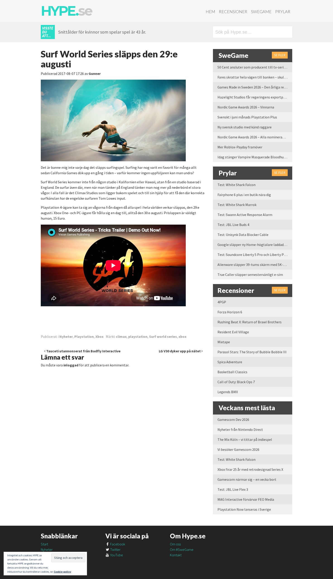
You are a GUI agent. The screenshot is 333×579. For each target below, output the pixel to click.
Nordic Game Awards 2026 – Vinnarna (245, 107)
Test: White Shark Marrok (236, 204)
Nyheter (66, 336)
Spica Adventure (229, 362)
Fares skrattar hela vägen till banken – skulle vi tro (254, 77)
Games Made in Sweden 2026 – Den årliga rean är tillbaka (254, 87)
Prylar (282, 11)
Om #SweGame (181, 549)
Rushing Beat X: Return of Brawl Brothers (249, 322)
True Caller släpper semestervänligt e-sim (250, 274)
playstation (137, 336)
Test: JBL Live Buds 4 (233, 224)
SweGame (261, 11)
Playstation (84, 336)
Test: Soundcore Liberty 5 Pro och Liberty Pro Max (254, 254)
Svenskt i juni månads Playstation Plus (247, 117)
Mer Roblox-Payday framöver (239, 147)
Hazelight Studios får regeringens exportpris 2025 (254, 97)
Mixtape (223, 342)
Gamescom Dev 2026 (233, 419)
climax (121, 336)
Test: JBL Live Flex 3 (232, 489)
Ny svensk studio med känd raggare (244, 127)
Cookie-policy (62, 571)
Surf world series (163, 336)
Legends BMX (227, 392)
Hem (210, 11)
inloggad (70, 365)
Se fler (279, 55)
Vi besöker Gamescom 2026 (238, 449)
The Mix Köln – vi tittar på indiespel (244, 439)
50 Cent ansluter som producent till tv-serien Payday (254, 67)
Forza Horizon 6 (229, 312)
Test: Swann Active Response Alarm (244, 214)
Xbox (99, 336)
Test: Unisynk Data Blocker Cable (242, 234)
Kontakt (175, 555)
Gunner (95, 73)
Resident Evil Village (233, 332)
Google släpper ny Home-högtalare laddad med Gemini (254, 244)
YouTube (116, 555)
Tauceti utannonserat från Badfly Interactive (83, 351)
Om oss (175, 544)
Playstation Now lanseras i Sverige (244, 509)
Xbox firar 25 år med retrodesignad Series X (250, 469)
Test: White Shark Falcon (236, 184)
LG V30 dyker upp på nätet (180, 351)
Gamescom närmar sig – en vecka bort (246, 479)
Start (44, 544)
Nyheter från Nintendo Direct (240, 429)
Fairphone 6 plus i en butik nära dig (244, 194)
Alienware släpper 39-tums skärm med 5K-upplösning (254, 264)
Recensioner (233, 11)
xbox (182, 336)
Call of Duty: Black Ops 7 (236, 382)
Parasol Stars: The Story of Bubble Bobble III (252, 352)
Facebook (117, 544)
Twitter (115, 549)
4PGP (221, 302)
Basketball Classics (232, 372)
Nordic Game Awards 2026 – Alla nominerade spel (254, 137)
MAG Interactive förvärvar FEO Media (245, 499)
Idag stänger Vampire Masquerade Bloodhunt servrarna (254, 157)
